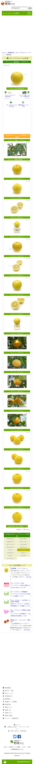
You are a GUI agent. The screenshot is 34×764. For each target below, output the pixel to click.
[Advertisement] (17, 34)
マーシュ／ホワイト (17, 179)
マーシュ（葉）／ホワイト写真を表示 (24, 95)
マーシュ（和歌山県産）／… (17, 160)
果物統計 (8, 699)
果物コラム (8, 707)
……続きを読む (26, 630)
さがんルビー (10, 541)
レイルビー (23, 555)
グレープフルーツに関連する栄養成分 (20, 610)
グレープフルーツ (21, 52)
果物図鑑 (8, 688)
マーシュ (7, 98)
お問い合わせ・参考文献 (18, 731)
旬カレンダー (9, 693)
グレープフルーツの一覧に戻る (11, 105)
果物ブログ (8, 713)
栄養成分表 (8, 696)
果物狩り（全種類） (11, 702)
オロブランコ (10, 538)
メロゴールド (10, 552)
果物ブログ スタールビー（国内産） (20, 620)
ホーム (4, 52)
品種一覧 (8, 710)
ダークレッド (23, 547)
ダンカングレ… (10, 547)
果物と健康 (8, 715)
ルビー (10, 555)
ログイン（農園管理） (12, 718)
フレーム (10, 550)
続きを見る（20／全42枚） (16, 526)
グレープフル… (23, 538)
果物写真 (11, 52)
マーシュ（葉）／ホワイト (17, 140)
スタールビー (23, 544)
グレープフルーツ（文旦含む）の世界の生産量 (20, 600)
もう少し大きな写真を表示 (17, 88)
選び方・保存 (9, 690)
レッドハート (10, 558)
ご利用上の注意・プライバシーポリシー (18, 728)
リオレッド (23, 552)
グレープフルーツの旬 (17, 583)
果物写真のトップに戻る (23, 105)
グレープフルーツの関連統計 (19, 592)
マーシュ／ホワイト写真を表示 (10, 95)
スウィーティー (10, 544)
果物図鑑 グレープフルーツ (19, 568)
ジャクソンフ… (23, 541)
